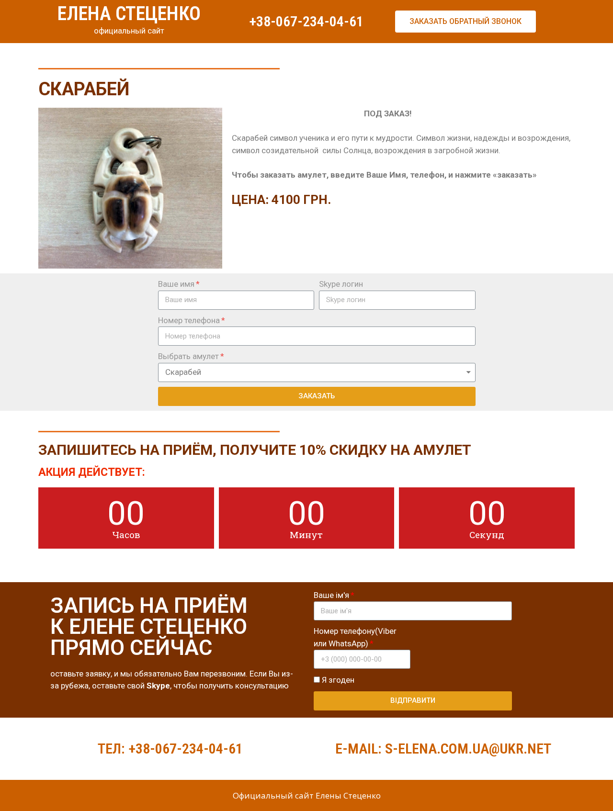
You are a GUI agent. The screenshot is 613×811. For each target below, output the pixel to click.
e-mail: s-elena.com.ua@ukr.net (443, 748)
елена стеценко (129, 13)
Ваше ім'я (331, 595)
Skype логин (341, 284)
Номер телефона (189, 320)
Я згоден (338, 680)
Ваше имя (176, 284)
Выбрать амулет (188, 356)
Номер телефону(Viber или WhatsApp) (355, 637)
